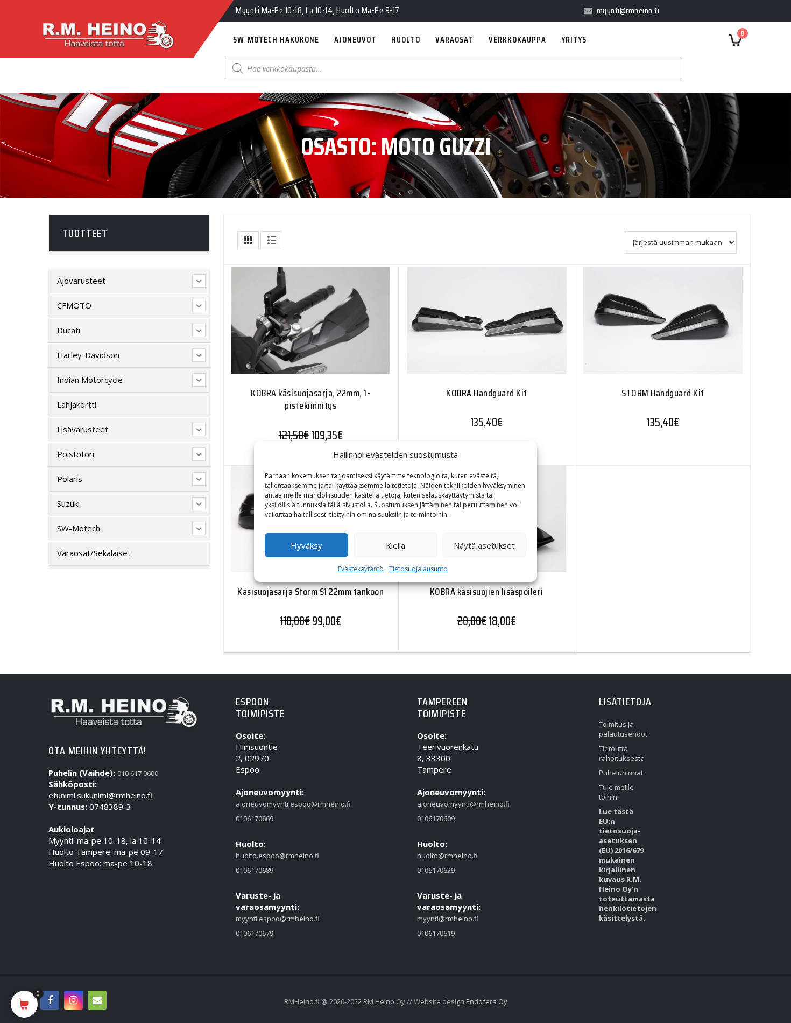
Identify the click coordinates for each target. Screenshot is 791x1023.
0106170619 (436, 933)
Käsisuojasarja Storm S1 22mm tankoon (310, 591)
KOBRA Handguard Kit (486, 393)
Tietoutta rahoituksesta (621, 753)
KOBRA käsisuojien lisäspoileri (486, 591)
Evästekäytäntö (361, 568)
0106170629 (436, 870)
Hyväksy (306, 545)
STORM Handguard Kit (663, 393)
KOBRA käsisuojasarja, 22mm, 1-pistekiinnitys (310, 399)
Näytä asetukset (484, 545)
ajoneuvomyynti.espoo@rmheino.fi (258, 804)
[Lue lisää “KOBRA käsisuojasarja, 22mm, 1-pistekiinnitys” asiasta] (289, 327)
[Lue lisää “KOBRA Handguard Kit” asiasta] (465, 327)
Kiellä (395, 545)
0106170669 (254, 818)
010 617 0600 (137, 773)
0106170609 (436, 818)
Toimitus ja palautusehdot (621, 729)
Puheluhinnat (621, 772)
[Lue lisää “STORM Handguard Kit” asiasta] (642, 327)
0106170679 (254, 933)
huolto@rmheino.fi (439, 855)
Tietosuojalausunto (418, 568)
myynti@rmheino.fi (439, 918)
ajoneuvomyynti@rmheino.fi (439, 804)
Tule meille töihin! (616, 792)
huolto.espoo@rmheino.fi (258, 855)
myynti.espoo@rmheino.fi (258, 918)
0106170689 (254, 870)
